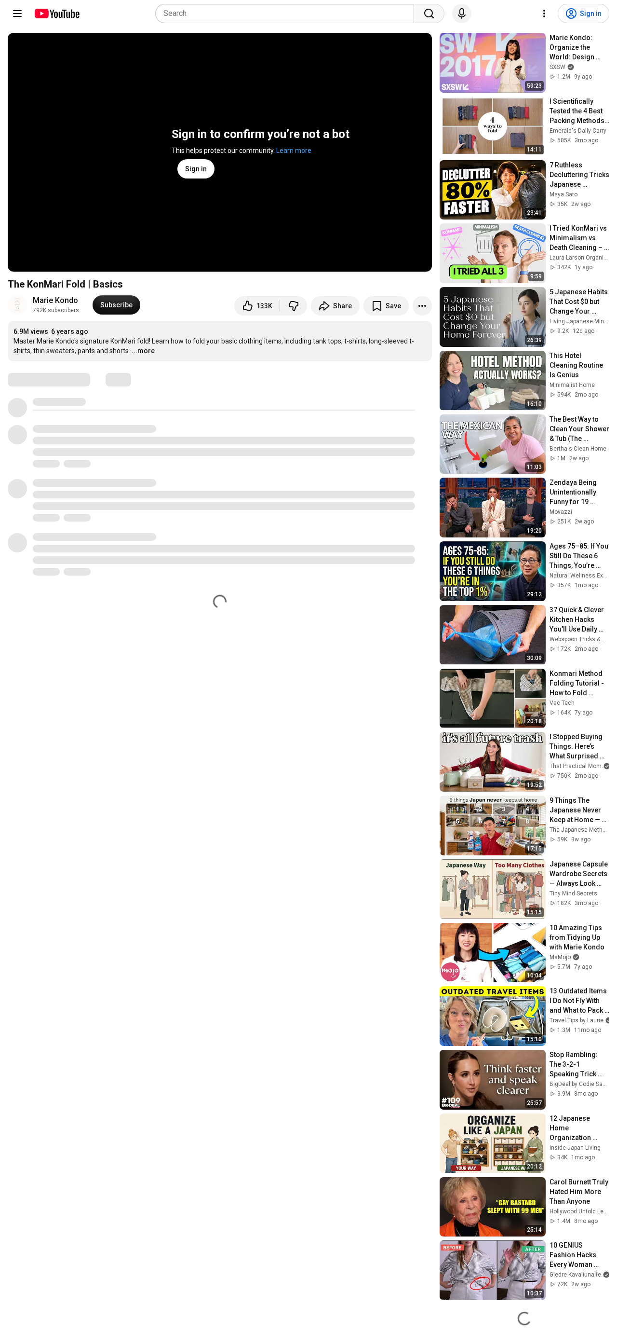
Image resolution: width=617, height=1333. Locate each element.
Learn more (293, 150)
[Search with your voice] (461, 13)
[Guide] (17, 13)
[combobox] (287, 13)
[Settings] (544, 13)
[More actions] (422, 306)
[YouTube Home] (56, 13)
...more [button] (143, 351)
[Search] (429, 13)
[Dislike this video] (293, 306)
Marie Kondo (55, 300)
